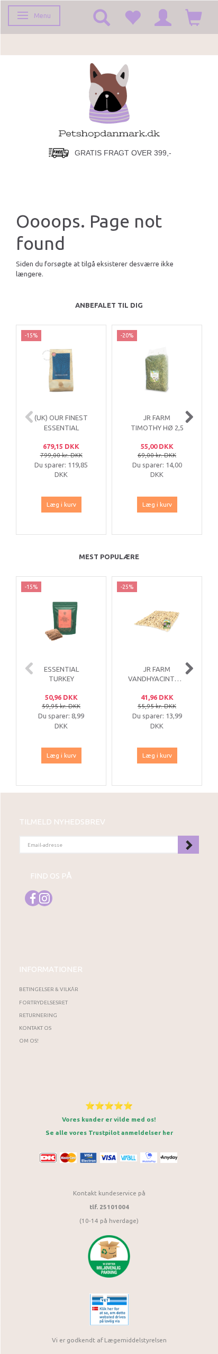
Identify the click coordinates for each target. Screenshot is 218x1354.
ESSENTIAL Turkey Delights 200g (61, 678)
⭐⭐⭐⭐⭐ (109, 1105)
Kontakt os (35, 1028)
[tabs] (101, 17)
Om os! (29, 1041)
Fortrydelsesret (43, 1002)
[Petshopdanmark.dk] (109, 99)
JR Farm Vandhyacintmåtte (157, 674)
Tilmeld (188, 845)
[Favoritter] (132, 17)
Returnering (38, 1015)
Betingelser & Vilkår (48, 989)
